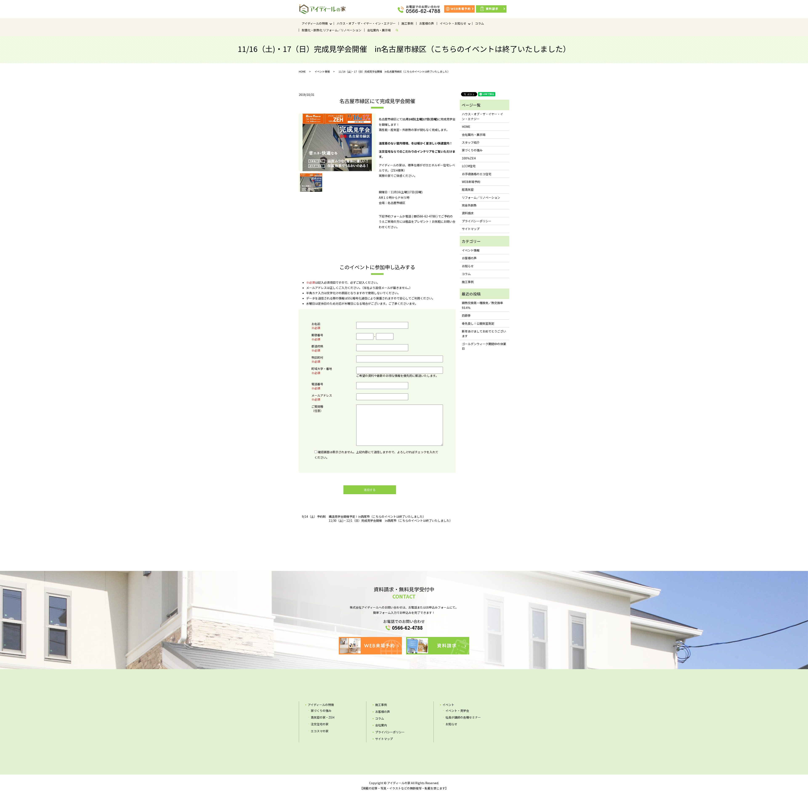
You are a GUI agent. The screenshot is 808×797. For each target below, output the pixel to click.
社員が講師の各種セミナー (463, 717)
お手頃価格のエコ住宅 (476, 174)
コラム (479, 23)
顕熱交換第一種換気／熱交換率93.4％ (482, 305)
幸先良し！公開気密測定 (478, 323)
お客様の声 (426, 23)
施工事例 (407, 23)
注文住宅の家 (319, 724)
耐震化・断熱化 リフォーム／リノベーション (331, 30)
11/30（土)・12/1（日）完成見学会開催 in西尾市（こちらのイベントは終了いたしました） (390, 521)
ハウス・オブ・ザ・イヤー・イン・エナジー (366, 23)
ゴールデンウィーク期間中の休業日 (484, 346)
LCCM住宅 (469, 166)
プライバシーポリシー (476, 221)
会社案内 (381, 725)
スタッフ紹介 (471, 142)
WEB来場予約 (471, 182)
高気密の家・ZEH (322, 717)
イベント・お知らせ (453, 23)
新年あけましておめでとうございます (484, 333)
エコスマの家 (319, 731)
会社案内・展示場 (379, 30)
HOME (302, 71)
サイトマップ (471, 229)
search (398, 30)
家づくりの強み (472, 150)
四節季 (466, 315)
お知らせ (468, 266)
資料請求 (468, 213)
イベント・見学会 (457, 710)
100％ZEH (469, 158)
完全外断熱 (469, 205)
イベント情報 (322, 71)
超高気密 (468, 189)
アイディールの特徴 (315, 23)
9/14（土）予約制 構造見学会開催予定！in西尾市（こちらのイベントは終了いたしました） (364, 517)
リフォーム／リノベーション (481, 197)
